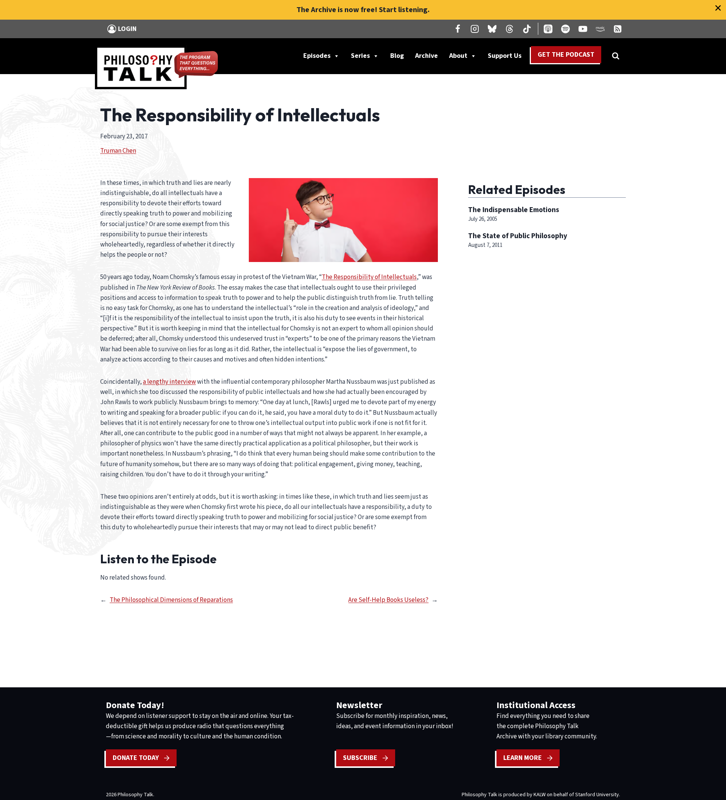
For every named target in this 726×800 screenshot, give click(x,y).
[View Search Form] (615, 56)
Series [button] (360, 55)
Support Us (507, 57)
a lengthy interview (169, 381)
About (458, 55)
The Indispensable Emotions (513, 210)
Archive (426, 55)
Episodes (316, 55)
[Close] (718, 8)
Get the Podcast (566, 54)
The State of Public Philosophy (517, 236)
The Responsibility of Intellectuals (369, 277)
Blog (397, 55)
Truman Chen (118, 150)
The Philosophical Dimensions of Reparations (171, 600)
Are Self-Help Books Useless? (388, 600)
